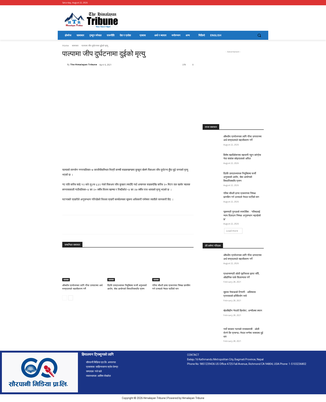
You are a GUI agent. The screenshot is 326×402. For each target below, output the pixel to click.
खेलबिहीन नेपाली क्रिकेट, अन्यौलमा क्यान (242, 310)
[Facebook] (261, 3)
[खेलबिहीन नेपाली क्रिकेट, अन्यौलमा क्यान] (212, 315)
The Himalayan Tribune (83, 64)
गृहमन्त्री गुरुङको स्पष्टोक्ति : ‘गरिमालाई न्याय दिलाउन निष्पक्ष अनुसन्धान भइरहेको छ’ (242, 215)
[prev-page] (64, 297)
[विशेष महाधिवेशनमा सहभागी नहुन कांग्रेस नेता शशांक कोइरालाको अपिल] (212, 159)
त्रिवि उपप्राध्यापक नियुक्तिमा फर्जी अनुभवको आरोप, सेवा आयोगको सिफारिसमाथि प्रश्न (239, 177)
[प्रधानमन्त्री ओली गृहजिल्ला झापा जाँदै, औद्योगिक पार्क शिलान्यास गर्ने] (212, 278)
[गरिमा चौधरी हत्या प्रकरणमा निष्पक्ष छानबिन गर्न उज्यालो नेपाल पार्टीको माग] (173, 266)
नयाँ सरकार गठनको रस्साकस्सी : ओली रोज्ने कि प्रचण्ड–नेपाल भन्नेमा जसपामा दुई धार (243, 332)
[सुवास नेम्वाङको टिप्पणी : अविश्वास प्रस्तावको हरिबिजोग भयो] (212, 296)
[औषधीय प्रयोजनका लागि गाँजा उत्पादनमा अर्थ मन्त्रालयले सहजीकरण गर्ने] (83, 266)
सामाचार (75, 45)
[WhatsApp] (115, 74)
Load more (232, 230)
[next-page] (70, 297)
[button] (259, 35)
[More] (124, 74)
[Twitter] (98, 74)
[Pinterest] (107, 74)
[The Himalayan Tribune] (64, 64)
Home (65, 45)
